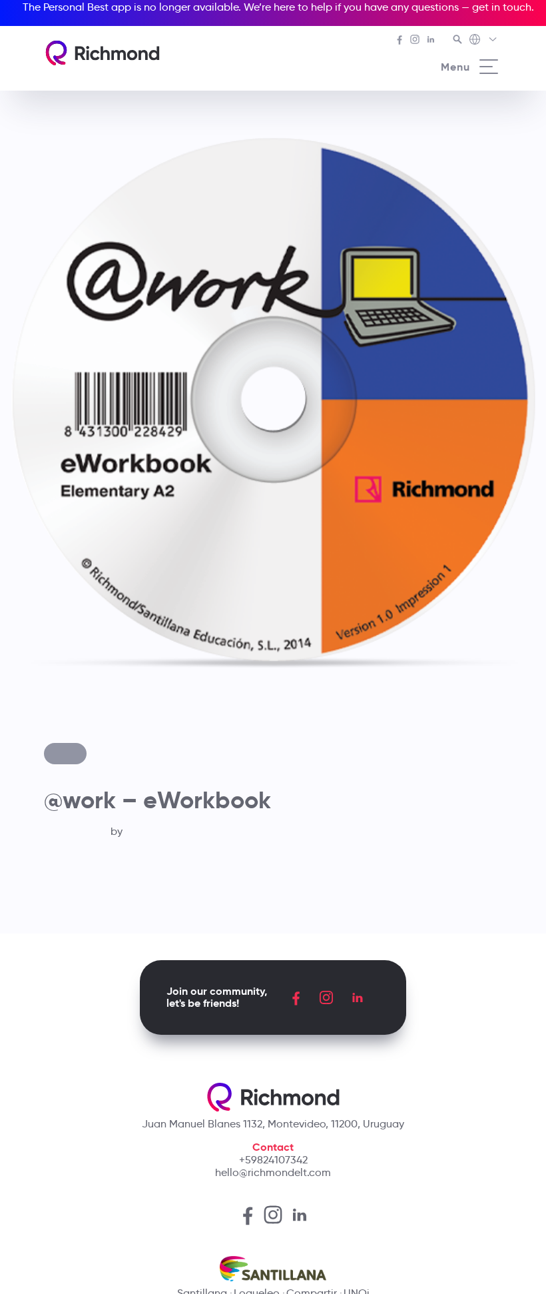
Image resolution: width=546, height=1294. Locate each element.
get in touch (501, 7)
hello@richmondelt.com (273, 1172)
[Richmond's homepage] (102, 53)
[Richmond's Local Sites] (483, 40)
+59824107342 (273, 1159)
